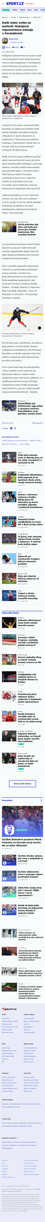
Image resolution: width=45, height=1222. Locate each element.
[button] (22, 98)
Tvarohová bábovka (30, 1056)
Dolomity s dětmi (7, 1091)
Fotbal (15, 10)
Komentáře (7, 800)
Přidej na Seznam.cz (8, 1177)
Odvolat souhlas (29, 1171)
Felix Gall (27, 1029)
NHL (3, 1062)
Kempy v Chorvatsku (8, 1077)
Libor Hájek (24, 444)
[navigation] (3, 4)
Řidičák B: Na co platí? (31, 1085)
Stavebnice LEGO (18, 1142)
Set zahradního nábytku (9, 1126)
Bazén (4, 1123)
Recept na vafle (29, 1059)
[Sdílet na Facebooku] (11, 428)
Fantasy (6, 10)
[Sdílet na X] (15, 428)
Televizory (22, 1145)
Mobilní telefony (7, 1142)
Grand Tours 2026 (29, 1032)
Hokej (22, 10)
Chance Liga (22, 573)
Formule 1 (21, 635)
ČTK (35, 1189)
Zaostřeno (22, 401)
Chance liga (6, 1048)
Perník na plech (29, 1062)
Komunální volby (7, 1032)
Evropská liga (23, 534)
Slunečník (30, 1123)
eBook (7, 47)
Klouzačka (37, 1123)
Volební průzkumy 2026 (9, 1021)
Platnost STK (28, 1091)
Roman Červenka (9, 444)
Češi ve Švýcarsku (7, 1085)
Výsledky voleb (7, 1024)
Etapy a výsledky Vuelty (31, 1021)
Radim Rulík (35, 440)
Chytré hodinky (31, 1145)
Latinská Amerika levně (9, 1088)
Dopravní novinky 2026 (31, 1083)
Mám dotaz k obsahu (30, 1166)
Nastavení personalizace (31, 1174)
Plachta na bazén (12, 1123)
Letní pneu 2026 (29, 1077)
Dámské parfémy (30, 1142)
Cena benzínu (36, 1104)
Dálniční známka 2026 (31, 1080)
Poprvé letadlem (7, 1080)
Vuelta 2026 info (29, 1018)
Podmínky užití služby (31, 1160)
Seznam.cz (30, 4)
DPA (38, 1189)
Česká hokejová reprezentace (14, 440)
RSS (3, 1163)
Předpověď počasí (15, 1104)
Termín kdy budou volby (10, 1027)
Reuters (4, 1191)
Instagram (5, 1169)
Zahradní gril (22, 1126)
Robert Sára (13, 39)
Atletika (21, 618)
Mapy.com (5, 1104)
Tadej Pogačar (28, 1027)
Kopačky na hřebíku (25, 731)
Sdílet (17, 47)
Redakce (5, 1160)
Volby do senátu (7, 1029)
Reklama (5, 1174)
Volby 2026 (5, 1018)
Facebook (5, 1166)
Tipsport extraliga (7, 1053)
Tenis (29, 10)
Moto (36, 10)
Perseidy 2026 (26, 1104)
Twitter (4, 1171)
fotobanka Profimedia (14, 1191)
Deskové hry (14, 1145)
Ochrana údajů (28, 1163)
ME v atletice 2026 (8, 1056)
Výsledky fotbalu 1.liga (9, 1050)
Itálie (20, 452)
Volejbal (21, 517)
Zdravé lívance (28, 1053)
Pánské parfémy (7, 1148)
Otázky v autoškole (30, 1088)
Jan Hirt (26, 1024)
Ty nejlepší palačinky (30, 1048)
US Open (21, 472)
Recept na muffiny (30, 1050)
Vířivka (30, 1126)
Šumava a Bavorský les (9, 1083)
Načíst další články (22, 784)
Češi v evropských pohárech (11, 1107)
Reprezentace (23, 222)
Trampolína (22, 1123)
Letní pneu (5, 1145)
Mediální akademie (30, 1169)
